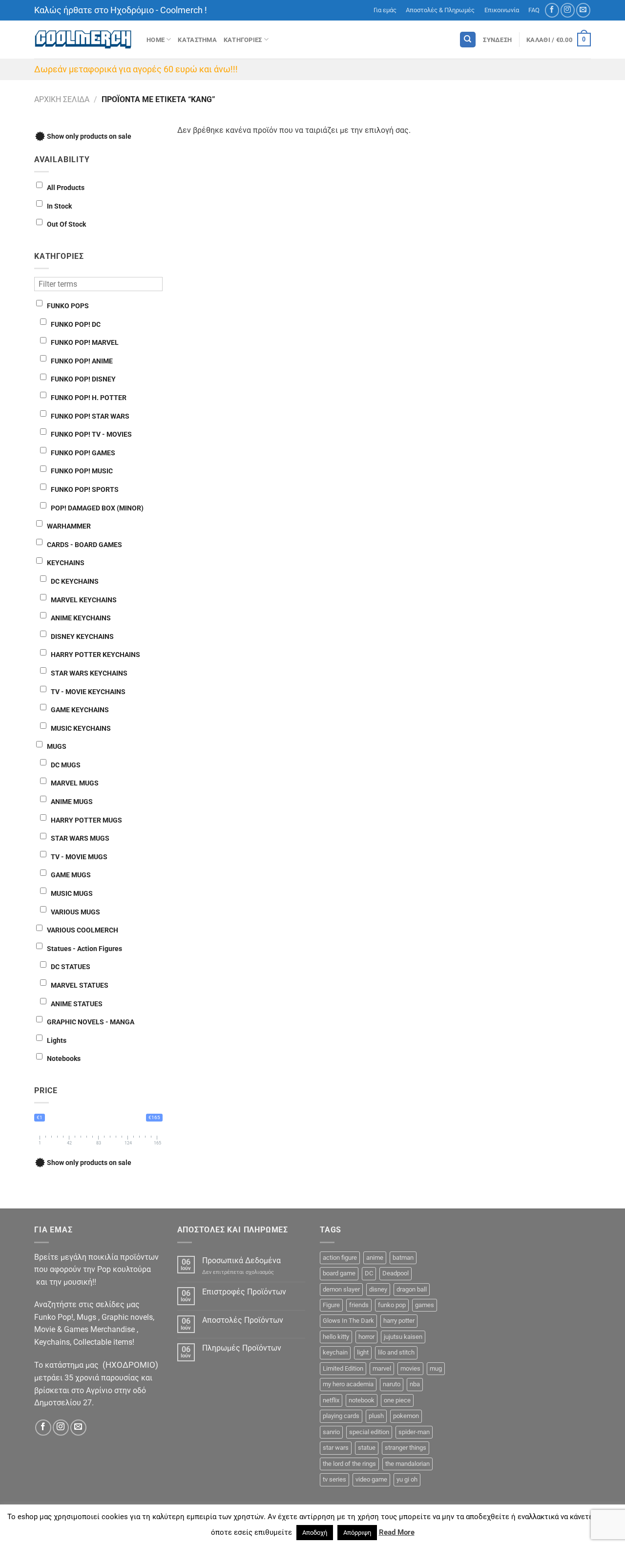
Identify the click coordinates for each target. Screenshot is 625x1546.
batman (403, 1257)
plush (376, 1415)
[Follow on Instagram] (568, 10)
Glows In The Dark (348, 1320)
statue (366, 1447)
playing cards (341, 1415)
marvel (382, 1368)
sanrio (331, 1432)
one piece (397, 1400)
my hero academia (348, 1384)
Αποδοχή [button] (314, 1532)
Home (155, 39)
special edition (369, 1432)
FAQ (534, 10)
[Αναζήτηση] (468, 40)
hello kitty (336, 1336)
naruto (391, 1384)
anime (374, 1257)
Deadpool (395, 1273)
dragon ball (411, 1289)
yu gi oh (406, 1479)
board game (339, 1273)
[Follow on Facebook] (552, 10)
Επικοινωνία (501, 10)
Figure (331, 1305)
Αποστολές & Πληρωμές (440, 10)
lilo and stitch (396, 1352)
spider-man (414, 1432)
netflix (331, 1400)
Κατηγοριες (243, 39)
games (424, 1305)
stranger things (405, 1447)
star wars (336, 1447)
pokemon (406, 1415)
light (363, 1352)
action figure (340, 1257)
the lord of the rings (349, 1463)
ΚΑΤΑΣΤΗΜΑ (197, 39)
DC (369, 1273)
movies (410, 1368)
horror (366, 1336)
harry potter (399, 1320)
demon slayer (341, 1289)
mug (436, 1368)
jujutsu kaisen (403, 1336)
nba (415, 1384)
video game (371, 1479)
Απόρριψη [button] (357, 1532)
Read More (397, 1532)
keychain (335, 1352)
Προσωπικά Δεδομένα (241, 1260)
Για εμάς (385, 10)
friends (359, 1305)
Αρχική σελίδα (61, 99)
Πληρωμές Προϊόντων (241, 1348)
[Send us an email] (583, 10)
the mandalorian (407, 1463)
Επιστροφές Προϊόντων (244, 1291)
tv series (334, 1479)
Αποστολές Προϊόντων (242, 1320)
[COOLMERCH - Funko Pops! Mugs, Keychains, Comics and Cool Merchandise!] (83, 39)
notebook (362, 1400)
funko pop (392, 1305)
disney (378, 1289)
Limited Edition (343, 1368)
